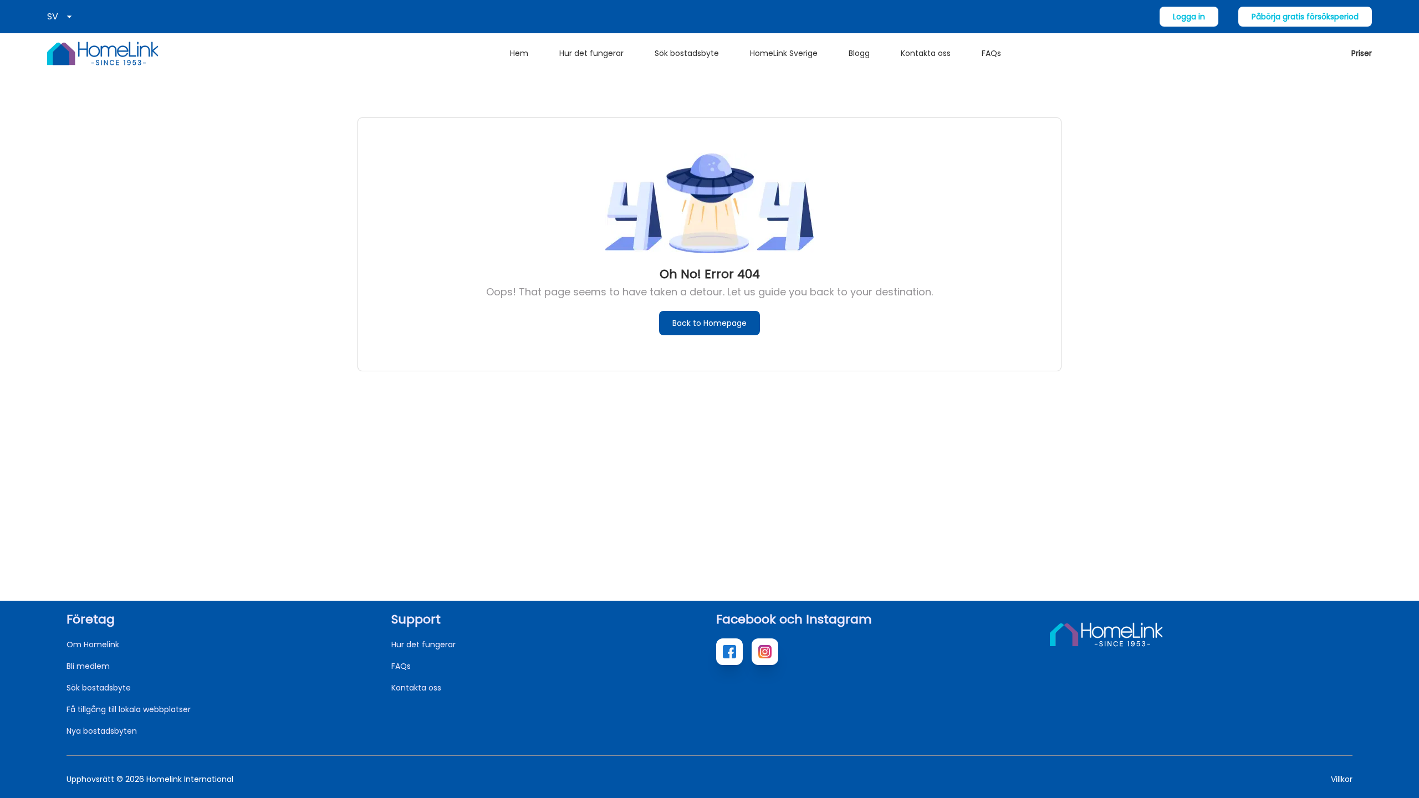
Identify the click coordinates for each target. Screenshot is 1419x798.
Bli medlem (88, 666)
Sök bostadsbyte (687, 53)
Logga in (1189, 16)
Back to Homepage (709, 323)
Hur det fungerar (591, 53)
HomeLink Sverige (784, 53)
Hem (519, 53)
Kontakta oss (926, 53)
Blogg (859, 53)
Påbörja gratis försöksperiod (1305, 16)
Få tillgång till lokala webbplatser (129, 709)
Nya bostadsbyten (102, 730)
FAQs (991, 53)
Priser (1361, 53)
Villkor (1341, 779)
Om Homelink (93, 644)
